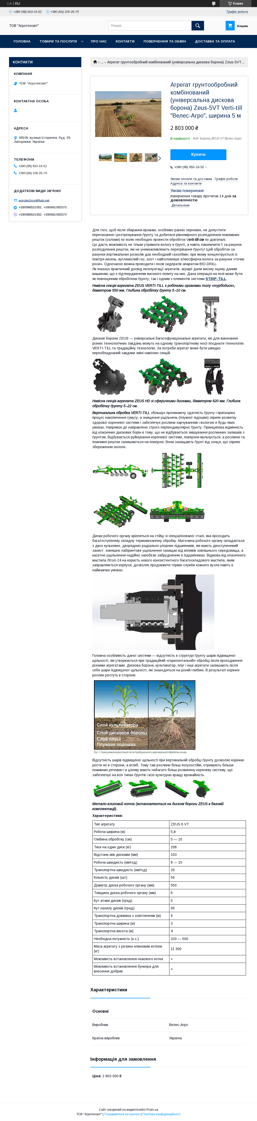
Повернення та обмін (165, 41)
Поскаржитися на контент (122, 1114)
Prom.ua (152, 1109)
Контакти (125, 41)
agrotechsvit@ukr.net (34, 200)
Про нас (99, 41)
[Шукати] (197, 25)
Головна (22, 41)
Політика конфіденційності (161, 1114)
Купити (198, 154)
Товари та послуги (58, 41)
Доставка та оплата (215, 41)
